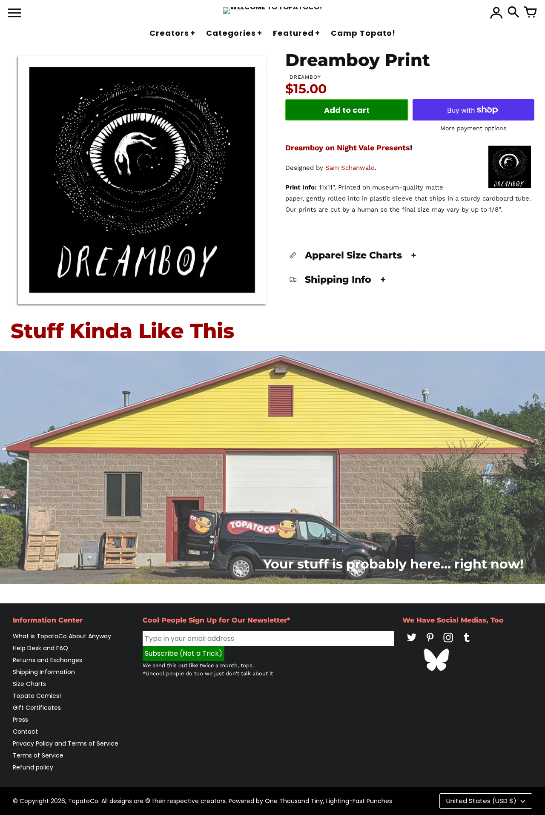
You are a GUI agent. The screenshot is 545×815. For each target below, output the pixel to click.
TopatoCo (83, 801)
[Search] (513, 12)
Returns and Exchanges (47, 660)
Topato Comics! (37, 696)
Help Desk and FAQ (40, 648)
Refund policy (33, 767)
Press (20, 719)
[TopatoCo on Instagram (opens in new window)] (448, 643)
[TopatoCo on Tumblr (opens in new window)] (466, 643)
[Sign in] (496, 12)
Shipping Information (44, 672)
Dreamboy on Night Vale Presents (347, 147)
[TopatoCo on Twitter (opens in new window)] (411, 643)
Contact (25, 731)
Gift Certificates (37, 707)
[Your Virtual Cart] (530, 12)
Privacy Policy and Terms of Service (65, 743)
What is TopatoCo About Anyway (62, 636)
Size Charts (29, 684)
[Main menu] (14, 13)
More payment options (473, 128)
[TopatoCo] (272, 10)
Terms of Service (38, 755)
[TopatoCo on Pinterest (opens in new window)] (430, 643)
